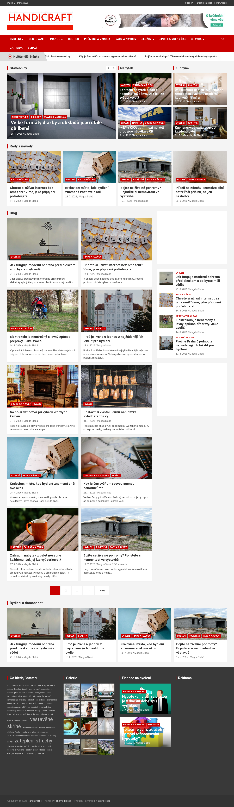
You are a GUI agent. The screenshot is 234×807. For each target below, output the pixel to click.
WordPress (104, 800)
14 (88, 590)
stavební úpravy (33, 711)
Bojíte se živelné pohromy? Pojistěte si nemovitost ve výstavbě (140, 192)
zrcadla (34, 746)
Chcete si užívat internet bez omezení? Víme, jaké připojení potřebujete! (32, 192)
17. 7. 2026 (125, 101)
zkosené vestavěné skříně (18, 746)
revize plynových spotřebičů (24, 703)
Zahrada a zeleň (142, 85)
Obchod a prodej (154, 123)
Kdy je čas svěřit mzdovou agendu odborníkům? (73, 56)
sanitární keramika (45, 703)
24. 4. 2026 (125, 135)
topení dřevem (33, 714)
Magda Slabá (31, 133)
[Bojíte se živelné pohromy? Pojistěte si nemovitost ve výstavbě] (116, 529)
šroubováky (31, 753)
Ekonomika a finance (96, 475)
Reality (100, 328)
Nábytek (126, 68)
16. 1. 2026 (16, 133)
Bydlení (15, 39)
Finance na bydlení (136, 678)
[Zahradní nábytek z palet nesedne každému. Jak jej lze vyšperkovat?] (43, 529)
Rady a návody (125, 39)
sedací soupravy (14, 707)
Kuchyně (182, 68)
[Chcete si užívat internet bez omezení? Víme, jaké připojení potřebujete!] (116, 239)
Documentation (204, 3)
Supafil (44, 711)
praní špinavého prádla (23, 693)
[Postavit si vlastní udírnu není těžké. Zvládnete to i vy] (116, 386)
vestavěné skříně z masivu (33, 727)
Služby (146, 39)
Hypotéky (153, 724)
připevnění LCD (24, 696)
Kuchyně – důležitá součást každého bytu (195, 129)
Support (189, 3)
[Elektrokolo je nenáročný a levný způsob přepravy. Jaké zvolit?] (43, 310)
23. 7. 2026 (89, 492)
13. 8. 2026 (89, 345)
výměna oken (42, 732)
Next (102, 590)
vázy (34, 732)
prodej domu (40, 693)
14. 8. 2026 (16, 200)
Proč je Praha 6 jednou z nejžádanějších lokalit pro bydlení (195, 345)
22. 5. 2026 (181, 135)
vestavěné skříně (30, 722)
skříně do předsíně (30, 707)
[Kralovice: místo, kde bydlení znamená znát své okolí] (43, 457)
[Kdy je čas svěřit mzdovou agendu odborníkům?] (116, 457)
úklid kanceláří (44, 746)
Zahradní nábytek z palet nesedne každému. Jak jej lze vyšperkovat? (142, 94)
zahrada (42, 736)
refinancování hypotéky (16, 700)
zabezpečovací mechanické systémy (22, 736)
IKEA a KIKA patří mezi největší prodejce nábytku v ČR (142, 129)
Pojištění (138, 179)
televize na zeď (19, 714)
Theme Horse (63, 800)
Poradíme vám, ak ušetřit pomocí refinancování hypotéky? (143, 734)
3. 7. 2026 (127, 709)
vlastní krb (26, 732)
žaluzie (41, 753)
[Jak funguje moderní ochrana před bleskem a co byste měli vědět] (43, 239)
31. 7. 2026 (16, 421)
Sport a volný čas (172, 39)
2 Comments (120, 564)
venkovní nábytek (21, 720)
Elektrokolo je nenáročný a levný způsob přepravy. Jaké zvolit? (40, 339)
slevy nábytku (45, 707)
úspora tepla (20, 753)
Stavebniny (18, 68)
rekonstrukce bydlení (36, 700)
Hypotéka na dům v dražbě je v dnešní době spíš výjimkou (144, 701)
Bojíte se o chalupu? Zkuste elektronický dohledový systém (147, 56)
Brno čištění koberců (27, 685)
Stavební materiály (34, 117)
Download (221, 3)
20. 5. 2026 (181, 200)
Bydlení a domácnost (26, 603)
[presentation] (108, 68)
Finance (54, 39)
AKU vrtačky (12, 685)
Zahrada (16, 47)
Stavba (196, 39)
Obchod (73, 39)
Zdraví (32, 47)
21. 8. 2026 (16, 274)
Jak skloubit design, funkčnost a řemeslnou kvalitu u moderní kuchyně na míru (199, 94)
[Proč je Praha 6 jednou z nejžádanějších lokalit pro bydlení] (116, 310)
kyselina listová (20, 689)
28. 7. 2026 (71, 196)
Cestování (36, 39)
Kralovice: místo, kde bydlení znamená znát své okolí (86, 190)
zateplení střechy (33, 741)
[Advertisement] (191, 237)
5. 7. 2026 (180, 101)
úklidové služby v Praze (35, 750)
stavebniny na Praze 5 (16, 711)
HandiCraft (34, 800)
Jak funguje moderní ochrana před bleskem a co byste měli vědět (198, 281)
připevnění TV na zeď (42, 696)
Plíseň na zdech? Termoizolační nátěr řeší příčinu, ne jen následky (200, 192)
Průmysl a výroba (97, 39)
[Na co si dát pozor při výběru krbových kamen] (43, 386)
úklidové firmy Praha (15, 750)
